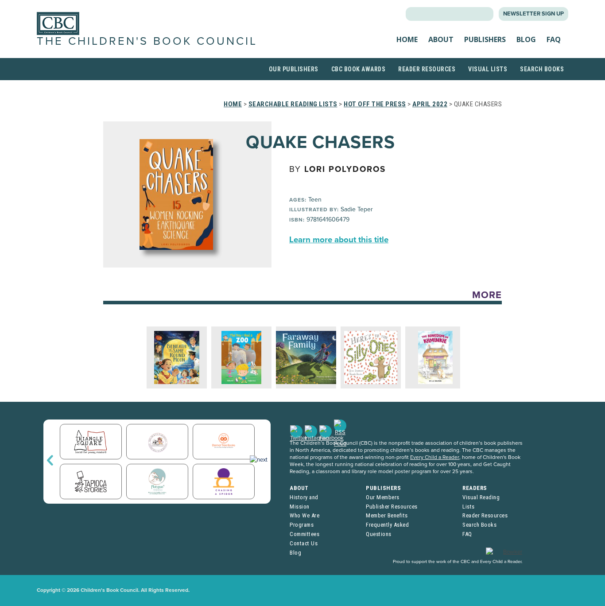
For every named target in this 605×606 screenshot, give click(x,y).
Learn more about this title (338, 240)
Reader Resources (426, 69)
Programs (302, 524)
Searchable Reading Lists (292, 104)
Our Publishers (293, 69)
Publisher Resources (392, 506)
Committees (304, 534)
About (441, 39)
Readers (474, 488)
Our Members (382, 497)
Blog (526, 39)
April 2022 (429, 104)
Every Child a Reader (434, 457)
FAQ (554, 39)
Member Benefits (387, 515)
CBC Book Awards (358, 69)
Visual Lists (487, 69)
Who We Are (304, 515)
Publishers (485, 39)
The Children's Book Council (147, 41)
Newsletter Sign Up (533, 13)
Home (407, 39)
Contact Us (304, 543)
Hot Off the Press (375, 104)
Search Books (542, 69)
